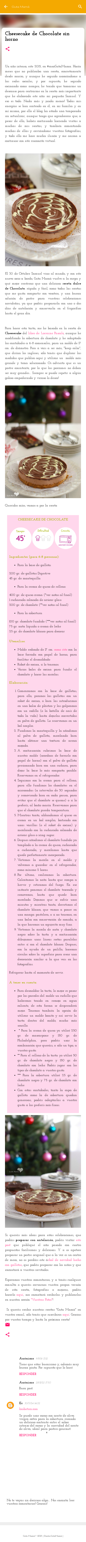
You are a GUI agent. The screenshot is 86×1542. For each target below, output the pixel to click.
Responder (27, 1374)
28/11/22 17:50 (43, 1382)
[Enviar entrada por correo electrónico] (7, 1326)
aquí (19, 1294)
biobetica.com (28, 1409)
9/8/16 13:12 (42, 1358)
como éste (61, 649)
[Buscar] (80, 7)
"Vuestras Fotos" (42, 1299)
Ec (21, 1403)
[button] (7, 49)
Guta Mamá (20, 6)
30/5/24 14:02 (32, 1403)
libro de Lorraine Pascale (45, 333)
